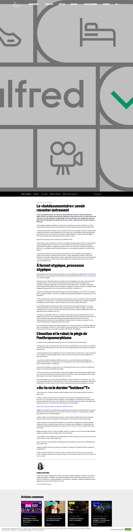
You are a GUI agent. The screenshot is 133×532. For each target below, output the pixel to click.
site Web (53, 403)
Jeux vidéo (44, 194)
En (116, 4)
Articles (62, 4)
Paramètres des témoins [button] (117, 529)
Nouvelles (49, 4)
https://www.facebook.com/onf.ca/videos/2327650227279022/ (55, 406)
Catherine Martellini (47, 202)
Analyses (74, 4)
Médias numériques (55, 194)
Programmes (34, 4)
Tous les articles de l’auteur (44, 484)
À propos (106, 4)
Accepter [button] (128, 529)
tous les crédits (41, 456)
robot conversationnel (90, 276)
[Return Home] (17, 4)
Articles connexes (32, 497)
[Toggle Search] (119, 4)
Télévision (36, 194)
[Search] (95, 194)
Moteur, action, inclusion (69, 194)
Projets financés (90, 4)
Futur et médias (26, 194)
